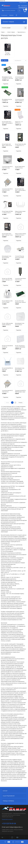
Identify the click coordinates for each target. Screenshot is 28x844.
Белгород (21, 4)
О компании (4, 15)
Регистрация (24, 5)
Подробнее (5, 83)
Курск (25, 4)
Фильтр (6, 60)
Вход (19, 5)
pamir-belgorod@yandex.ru (14, 827)
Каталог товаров (8, 21)
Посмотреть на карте (7, 819)
